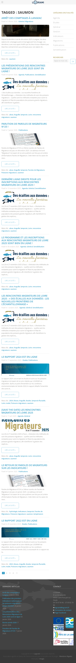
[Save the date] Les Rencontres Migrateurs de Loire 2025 (21, 411)
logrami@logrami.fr (62, 608)
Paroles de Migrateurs (36, 170)
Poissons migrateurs (9, 173)
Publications (29, 75)
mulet (8, 403)
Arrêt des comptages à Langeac (21, 18)
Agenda (21, 75)
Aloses (16, 401)
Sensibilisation (40, 75)
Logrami (37, 654)
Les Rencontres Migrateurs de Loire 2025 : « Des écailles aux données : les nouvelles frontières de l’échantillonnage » (25, 300)
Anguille (17, 115)
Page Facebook (60, 613)
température (38, 514)
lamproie (24, 115)
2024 (11, 401)
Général (21, 21)
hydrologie (13, 511)
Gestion (56, 31)
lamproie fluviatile (38, 401)
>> (17, 573)
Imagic (41, 659)
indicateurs (22, 511)
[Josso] (38, 2)
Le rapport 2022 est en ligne (19, 520)
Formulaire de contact (63, 610)
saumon (12, 59)
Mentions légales (65, 656)
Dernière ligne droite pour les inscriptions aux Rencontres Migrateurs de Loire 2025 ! (21, 182)
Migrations (29, 21)
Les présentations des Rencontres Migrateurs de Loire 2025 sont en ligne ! (23, 68)
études (28, 401)
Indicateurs (58, 36)
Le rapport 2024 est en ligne (19, 356)
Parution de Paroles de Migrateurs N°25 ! (24, 125)
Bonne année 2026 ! (9, 622)
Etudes (25, 360)
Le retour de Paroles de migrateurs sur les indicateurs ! (24, 467)
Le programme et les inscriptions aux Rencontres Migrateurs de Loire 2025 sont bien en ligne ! (24, 240)
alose (11, 115)
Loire (30, 115)
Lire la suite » (10, 53)
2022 (11, 564)
